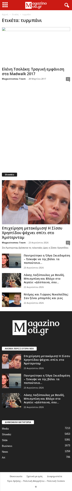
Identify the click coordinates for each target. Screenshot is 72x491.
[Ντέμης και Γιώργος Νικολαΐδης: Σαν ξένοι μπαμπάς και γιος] (11, 300)
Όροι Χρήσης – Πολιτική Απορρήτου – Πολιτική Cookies (36, 480)
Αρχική (5, 14)
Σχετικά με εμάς (35, 476)
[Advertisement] (36, 129)
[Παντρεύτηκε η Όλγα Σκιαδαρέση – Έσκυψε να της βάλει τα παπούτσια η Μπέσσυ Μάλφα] (11, 261)
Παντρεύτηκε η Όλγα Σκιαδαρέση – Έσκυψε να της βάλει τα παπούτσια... (47, 259)
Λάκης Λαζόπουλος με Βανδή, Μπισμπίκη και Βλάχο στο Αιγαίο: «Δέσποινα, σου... (44, 278)
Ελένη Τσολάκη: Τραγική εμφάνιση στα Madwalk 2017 (33, 71)
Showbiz (6, 434)
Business (7, 446)
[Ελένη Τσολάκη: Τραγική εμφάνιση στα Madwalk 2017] (36, 46)
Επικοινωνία (16, 476)
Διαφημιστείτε (54, 476)
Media (5, 428)
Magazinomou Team (14, 78)
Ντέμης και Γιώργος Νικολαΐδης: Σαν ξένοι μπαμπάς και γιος (46, 296)
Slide (4, 440)
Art (3, 457)
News (5, 451)
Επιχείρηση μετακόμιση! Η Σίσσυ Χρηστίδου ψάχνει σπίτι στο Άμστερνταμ (32, 233)
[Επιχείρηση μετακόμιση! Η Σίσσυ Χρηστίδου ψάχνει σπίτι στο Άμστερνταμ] (36, 202)
